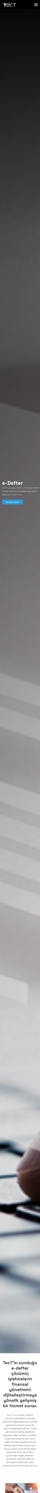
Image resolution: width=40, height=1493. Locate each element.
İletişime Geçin (12, 502)
